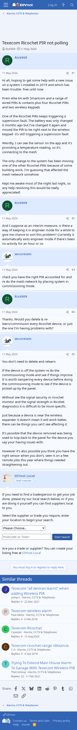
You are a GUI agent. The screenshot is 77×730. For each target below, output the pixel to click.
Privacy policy (61, 721)
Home (26, 724)
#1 (73, 73)
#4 (73, 312)
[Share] (67, 73)
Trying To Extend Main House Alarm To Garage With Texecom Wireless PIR (43, 665)
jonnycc (15, 597)
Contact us (20, 721)
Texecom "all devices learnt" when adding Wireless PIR (40, 591)
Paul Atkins (17, 615)
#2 (73, 218)
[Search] (72, 5)
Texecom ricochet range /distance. (40, 645)
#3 (73, 270)
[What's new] (63, 5)
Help (16, 724)
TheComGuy (18, 672)
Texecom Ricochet (26, 627)
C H (13, 649)
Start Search (62, 537)
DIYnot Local (31, 553)
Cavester (16, 632)
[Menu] (6, 5)
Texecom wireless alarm (31, 610)
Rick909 (10, 49)
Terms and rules (40, 721)
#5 (73, 354)
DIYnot (10, 715)
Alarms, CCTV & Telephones (38, 597)
